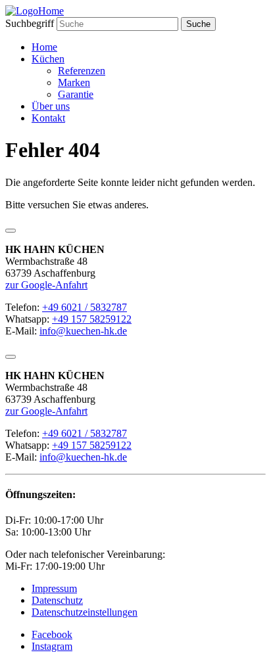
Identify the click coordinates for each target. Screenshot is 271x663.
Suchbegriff (29, 23)
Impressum (54, 588)
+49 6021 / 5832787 (84, 307)
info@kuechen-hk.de (83, 330)
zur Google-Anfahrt (46, 284)
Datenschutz (57, 600)
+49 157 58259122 (92, 319)
